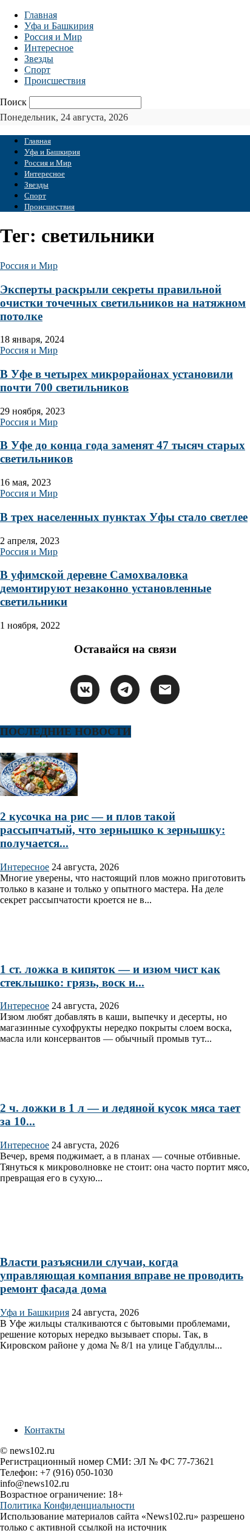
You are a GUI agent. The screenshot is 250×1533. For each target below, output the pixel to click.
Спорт (37, 70)
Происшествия (55, 80)
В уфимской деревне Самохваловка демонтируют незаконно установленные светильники (105, 588)
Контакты (44, 1430)
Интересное (48, 48)
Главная (40, 15)
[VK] (85, 689)
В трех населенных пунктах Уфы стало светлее (124, 517)
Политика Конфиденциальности (67, 1505)
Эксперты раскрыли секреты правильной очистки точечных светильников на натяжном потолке (123, 303)
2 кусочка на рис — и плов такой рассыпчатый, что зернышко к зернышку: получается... (112, 830)
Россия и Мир (53, 37)
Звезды (38, 59)
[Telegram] (125, 689)
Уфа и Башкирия (58, 26)
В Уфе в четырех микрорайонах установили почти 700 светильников (116, 381)
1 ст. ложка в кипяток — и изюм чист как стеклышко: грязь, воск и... (110, 976)
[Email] (165, 689)
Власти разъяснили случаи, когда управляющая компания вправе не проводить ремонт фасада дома (121, 1275)
